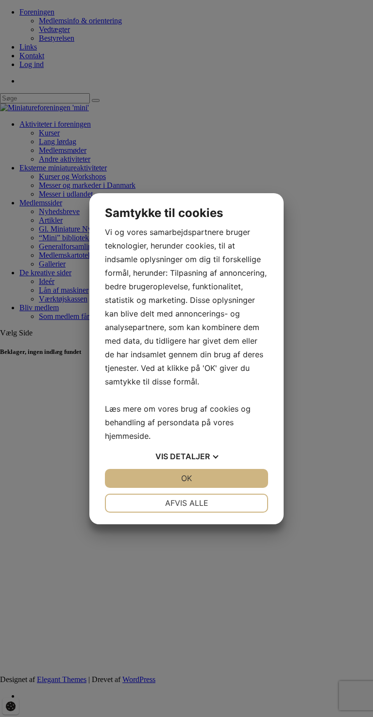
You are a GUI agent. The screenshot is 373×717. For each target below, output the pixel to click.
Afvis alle (186, 503)
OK (186, 478)
